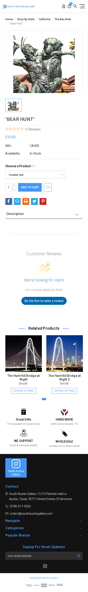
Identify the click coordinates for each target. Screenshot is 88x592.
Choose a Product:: (19, 166)
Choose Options (23, 390)
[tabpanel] (23, 362)
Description (15, 214)
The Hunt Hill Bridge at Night (23, 377)
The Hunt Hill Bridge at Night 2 (64, 377)
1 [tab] (44, 399)
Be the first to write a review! (44, 301)
